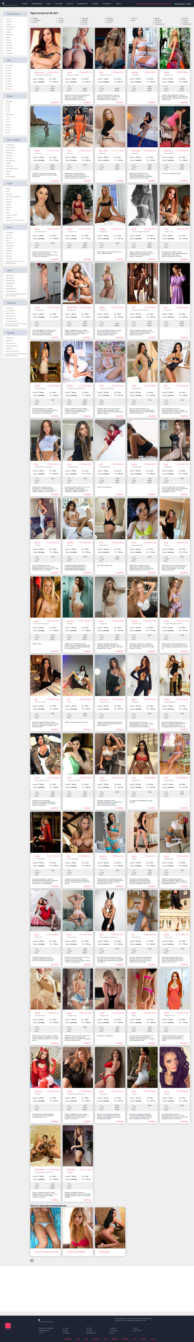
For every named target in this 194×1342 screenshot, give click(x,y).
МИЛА (37, 542)
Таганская (103, 623)
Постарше (9, 114)
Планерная (103, 232)
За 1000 (8, 68)
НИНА (69, 1091)
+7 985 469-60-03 (85, 699)
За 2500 (8, 76)
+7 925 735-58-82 (117, 1013)
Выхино (134, 1094)
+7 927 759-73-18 (52, 151)
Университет (71, 232)
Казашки (9, 43)
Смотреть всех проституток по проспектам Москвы (15, 325)
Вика (37, 229)
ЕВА (165, 386)
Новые (157, 18)
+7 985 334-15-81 (117, 229)
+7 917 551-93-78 (149, 1013)
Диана (37, 1013)
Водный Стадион (73, 75)
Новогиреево (71, 937)
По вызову (58, 4)
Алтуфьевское (11, 289)
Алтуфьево (9, 232)
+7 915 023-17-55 (85, 229)
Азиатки (9, 24)
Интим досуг (107, 4)
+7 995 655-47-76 (52, 1013)
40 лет (8, 120)
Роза (101, 386)
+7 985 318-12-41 (182, 464)
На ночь (61, 20)
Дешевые (9, 65)
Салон (48, 4)
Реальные (158, 20)
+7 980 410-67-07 (85, 151)
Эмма (69, 1013)
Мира (166, 621)
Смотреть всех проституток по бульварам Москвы (15, 354)
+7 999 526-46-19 (117, 464)
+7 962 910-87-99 (85, 778)
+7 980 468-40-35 (149, 778)
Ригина (135, 621)
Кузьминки (10, 245)
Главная (24, 4)
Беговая (37, 1094)
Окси (69, 464)
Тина (166, 542)
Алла (69, 934)
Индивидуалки (37, 4)
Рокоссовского (11, 343)
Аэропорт (135, 153)
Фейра (102, 307)
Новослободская (40, 232)
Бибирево (135, 702)
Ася (133, 934)
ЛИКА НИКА (40, 1169)
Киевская (103, 153)
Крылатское (168, 232)
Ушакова (9, 348)
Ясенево (167, 388)
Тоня (134, 778)
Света (69, 150)
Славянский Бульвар (107, 388)
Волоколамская (137, 545)
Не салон (9, 158)
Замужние (9, 166)
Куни (7, 212)
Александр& (104, 1252)
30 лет (8, 112)
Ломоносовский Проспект (44, 75)
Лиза (101, 934)
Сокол (69, 702)
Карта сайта (137, 1330)
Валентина (39, 72)
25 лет (8, 109)
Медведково (168, 859)
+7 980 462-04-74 (52, 464)
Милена (144, 1339)
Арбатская (167, 310)
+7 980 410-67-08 (52, 229)
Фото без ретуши (12, 169)
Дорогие (85, 20)
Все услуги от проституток (15, 220)
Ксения (70, 621)
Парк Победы (168, 780)
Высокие (9, 171)
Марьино (9, 251)
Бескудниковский (12, 346)
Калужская (9, 243)
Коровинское (10, 281)
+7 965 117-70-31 (117, 151)
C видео (35, 18)
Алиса (78, 1339)
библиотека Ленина (42, 623)
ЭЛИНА (70, 386)
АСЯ (133, 307)
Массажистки (10, 147)
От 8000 (8, 84)
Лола (134, 542)
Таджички (9, 29)
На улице (89, 1330)
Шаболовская (136, 388)
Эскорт (135, 1328)
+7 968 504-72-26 (149, 699)
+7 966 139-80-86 (52, 778)
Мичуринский (11, 318)
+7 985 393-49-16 (182, 778)
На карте (65, 1330)
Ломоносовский (11, 321)
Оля (68, 699)
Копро (8, 210)
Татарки (9, 50)
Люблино (9, 248)
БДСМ (8, 189)
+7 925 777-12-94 (85, 1170)
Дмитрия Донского (12, 351)
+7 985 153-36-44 (182, 856)
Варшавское (10, 283)
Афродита (71, 1169)
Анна (37, 934)
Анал (7, 191)
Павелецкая (168, 937)
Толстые (134, 18)
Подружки (9, 153)
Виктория (136, 150)
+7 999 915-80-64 (182, 72)
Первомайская (169, 1015)
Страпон (9, 202)
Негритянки (10, 27)
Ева (36, 699)
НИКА (134, 386)
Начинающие (11, 176)
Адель (134, 856)
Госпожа (9, 194)
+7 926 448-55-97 (85, 856)
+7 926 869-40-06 (182, 229)
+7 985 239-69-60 (117, 621)
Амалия (135, 72)
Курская (70, 153)
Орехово (9, 256)
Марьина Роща (72, 467)
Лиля (105, 1339)
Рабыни (8, 217)
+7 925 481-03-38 (149, 464)
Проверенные (82, 4)
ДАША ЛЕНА (72, 307)
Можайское (10, 275)
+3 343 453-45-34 (149, 72)
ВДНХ (8, 240)
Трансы (118, 4)
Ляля (166, 778)
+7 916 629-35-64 (85, 934)
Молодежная (71, 310)
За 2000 (8, 73)
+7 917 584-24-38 (149, 229)
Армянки (9, 32)
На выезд (95, 4)
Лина (86, 1339)
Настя (69, 72)
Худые (8, 174)
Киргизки (9, 35)
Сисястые (9, 155)
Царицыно (103, 859)
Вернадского (10, 316)
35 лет (8, 117)
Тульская (9, 259)
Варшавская (104, 780)
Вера (134, 1013)
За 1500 (8, 71)
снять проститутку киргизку (47, 1252)
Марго (70, 229)
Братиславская (169, 153)
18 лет (8, 104)
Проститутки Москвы (46, 1328)
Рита (166, 229)
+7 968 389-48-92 (182, 151)
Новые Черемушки (73, 780)
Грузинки (9, 48)
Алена (166, 72)
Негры (8, 37)
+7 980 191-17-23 (182, 621)
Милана (102, 856)
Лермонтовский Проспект (44, 467)
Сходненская (136, 780)
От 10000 (9, 86)
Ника (69, 778)
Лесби (8, 204)
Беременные (10, 161)
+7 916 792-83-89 (52, 386)
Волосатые (9, 150)
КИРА (134, 229)
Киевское (9, 286)
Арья (101, 1091)
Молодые (9, 101)
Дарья (134, 699)
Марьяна (68, 1339)
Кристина (103, 150)
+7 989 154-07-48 (117, 542)
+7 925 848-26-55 (149, 151)
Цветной (9, 340)
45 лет (8, 122)
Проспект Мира (40, 702)
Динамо (70, 623)
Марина (167, 150)
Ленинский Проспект (42, 780)
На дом (60, 22)
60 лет (8, 133)
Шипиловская (39, 310)
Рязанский (9, 308)
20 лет (8, 106)
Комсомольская (40, 1015)
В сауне (8, 163)
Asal (101, 464)
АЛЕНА (37, 386)
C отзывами (36, 20)
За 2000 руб (10, 145)
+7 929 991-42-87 (182, 1013)
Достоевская (136, 937)
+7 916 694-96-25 (85, 464)
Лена (135, 1339)
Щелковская (104, 545)
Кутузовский (10, 311)
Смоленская (168, 75)
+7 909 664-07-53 (85, 72)
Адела (37, 150)
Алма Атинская (105, 702)
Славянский (10, 338)
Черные (9, 40)
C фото (34, 22)
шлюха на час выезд (76, 1252)
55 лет (8, 130)
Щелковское (10, 278)
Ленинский (10, 313)
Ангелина (125, 1339)
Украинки (9, 45)
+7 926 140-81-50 (117, 699)
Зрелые (8, 125)
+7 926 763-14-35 (52, 307)
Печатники (103, 1094)
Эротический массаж (13, 196)
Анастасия (103, 699)
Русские (8, 19)
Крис (101, 72)
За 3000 (8, 78)
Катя (36, 464)
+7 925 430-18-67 (52, 1091)
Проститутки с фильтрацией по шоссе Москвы (15, 295)
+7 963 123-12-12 (52, 621)
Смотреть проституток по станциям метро (14, 262)
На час (60, 18)
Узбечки (9, 22)
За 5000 (8, 81)
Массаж (8, 199)
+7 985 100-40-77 (85, 621)
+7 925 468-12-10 (117, 386)
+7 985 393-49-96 (182, 307)
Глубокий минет (11, 215)
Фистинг (9, 207)
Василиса (39, 1091)
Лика (166, 464)
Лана (37, 778)
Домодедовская (105, 467)
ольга (166, 1091)
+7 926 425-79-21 (149, 856)
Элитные (70, 4)
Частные (158, 22)
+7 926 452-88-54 (52, 934)
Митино (9, 253)
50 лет (8, 127)
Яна (165, 307)
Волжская (9, 238)
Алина (102, 778)
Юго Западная (40, 388)
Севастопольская (105, 75)
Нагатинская (136, 623)
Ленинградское (11, 291)
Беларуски (9, 53)
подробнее (55, 102)
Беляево (9, 235)
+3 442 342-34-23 (52, 72)
